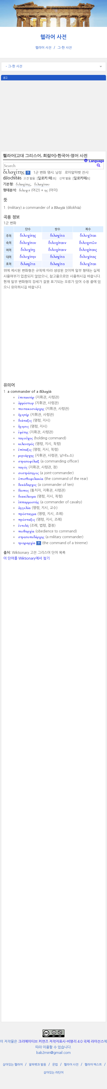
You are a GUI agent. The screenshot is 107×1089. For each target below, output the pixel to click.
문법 (55, 1064)
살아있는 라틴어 (53, 1072)
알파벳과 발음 (37, 1064)
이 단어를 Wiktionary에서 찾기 (26, 558)
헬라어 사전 (53, 37)
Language (96, 161)
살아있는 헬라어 (13, 1064)
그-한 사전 (64, 47)
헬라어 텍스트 (93, 1064)
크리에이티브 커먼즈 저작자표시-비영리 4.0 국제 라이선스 (61, 1041)
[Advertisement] (53, 115)
